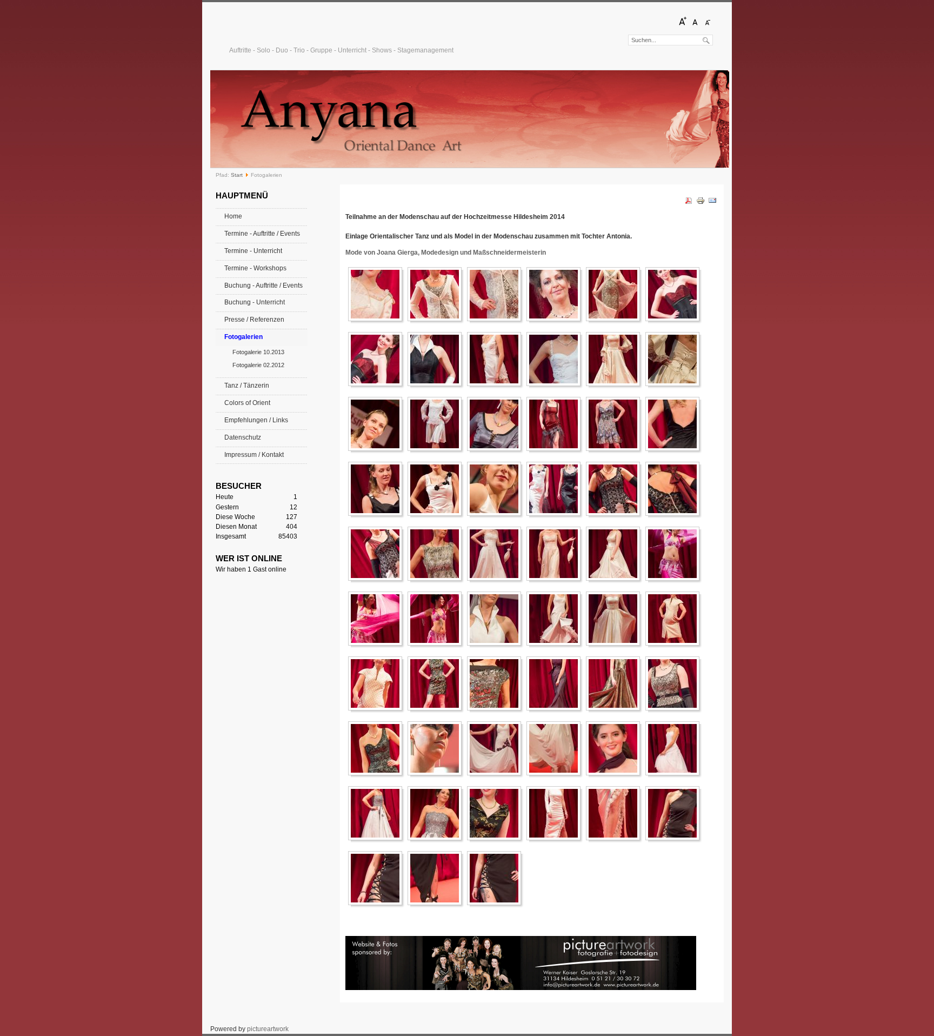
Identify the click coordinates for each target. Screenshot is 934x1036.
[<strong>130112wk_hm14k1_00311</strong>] (497, 489)
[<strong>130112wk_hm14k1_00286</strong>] (616, 424)
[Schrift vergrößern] (682, 24)
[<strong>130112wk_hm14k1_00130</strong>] (497, 359)
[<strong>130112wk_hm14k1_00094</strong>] (378, 359)
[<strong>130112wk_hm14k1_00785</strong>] (556, 813)
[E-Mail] (712, 203)
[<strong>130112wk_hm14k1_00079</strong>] (675, 294)
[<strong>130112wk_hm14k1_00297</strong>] (675, 424)
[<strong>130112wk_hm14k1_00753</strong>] (437, 813)
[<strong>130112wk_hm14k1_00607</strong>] (497, 683)
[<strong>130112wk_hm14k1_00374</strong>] (556, 554)
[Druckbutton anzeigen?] (700, 203)
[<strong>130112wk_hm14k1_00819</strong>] (378, 878)
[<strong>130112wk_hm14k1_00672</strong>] (378, 748)
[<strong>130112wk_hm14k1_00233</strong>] (497, 424)
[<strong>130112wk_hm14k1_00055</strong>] (616, 294)
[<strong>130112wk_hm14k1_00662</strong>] (675, 683)
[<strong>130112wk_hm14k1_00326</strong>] (616, 489)
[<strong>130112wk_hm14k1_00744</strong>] (378, 813)
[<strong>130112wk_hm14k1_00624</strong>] (556, 683)
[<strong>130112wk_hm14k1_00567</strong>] (437, 683)
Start (237, 175)
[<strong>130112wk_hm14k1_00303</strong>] (378, 489)
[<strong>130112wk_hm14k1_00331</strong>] (675, 489)
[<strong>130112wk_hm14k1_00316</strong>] (556, 489)
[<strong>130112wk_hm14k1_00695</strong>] (497, 748)
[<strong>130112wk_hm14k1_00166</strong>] (675, 359)
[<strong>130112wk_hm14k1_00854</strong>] (497, 878)
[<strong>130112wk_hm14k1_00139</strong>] (556, 359)
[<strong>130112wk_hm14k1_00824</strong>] (437, 878)
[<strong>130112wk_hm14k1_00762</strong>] (497, 813)
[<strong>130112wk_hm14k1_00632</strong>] (616, 683)
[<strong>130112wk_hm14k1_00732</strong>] (675, 748)
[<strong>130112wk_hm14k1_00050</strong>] (556, 294)
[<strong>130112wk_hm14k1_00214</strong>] (437, 424)
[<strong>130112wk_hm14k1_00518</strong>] (556, 619)
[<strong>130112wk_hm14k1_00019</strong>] (378, 294)
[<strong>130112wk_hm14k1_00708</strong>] (616, 748)
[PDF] (689, 203)
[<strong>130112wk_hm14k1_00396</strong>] (616, 554)
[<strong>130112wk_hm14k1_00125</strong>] (437, 359)
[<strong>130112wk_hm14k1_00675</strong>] (437, 748)
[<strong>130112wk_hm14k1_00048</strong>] (497, 294)
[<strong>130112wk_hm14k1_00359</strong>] (437, 554)
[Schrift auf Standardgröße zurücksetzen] (695, 24)
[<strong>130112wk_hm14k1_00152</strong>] (616, 359)
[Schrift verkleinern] (707, 24)
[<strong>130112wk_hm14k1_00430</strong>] (378, 619)
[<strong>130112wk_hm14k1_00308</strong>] (437, 489)
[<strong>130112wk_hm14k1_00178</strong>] (378, 424)
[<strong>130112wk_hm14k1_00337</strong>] (378, 554)
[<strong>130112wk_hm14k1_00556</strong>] (675, 619)
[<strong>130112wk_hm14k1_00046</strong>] (437, 294)
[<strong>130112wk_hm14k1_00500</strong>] (497, 619)
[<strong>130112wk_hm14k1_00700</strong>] (556, 748)
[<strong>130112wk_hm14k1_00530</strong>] (616, 619)
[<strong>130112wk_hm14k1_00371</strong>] (497, 554)
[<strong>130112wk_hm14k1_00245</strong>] (556, 424)
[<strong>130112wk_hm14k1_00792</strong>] (616, 813)
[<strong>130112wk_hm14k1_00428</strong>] (675, 554)
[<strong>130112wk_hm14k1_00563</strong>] (378, 683)
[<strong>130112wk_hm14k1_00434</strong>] (437, 619)
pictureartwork (268, 1029)
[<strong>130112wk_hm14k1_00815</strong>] (675, 813)
